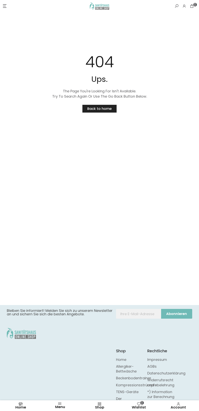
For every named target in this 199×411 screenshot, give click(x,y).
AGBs (152, 366)
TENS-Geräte (127, 391)
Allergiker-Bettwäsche (126, 369)
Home (121, 359)
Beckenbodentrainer (133, 378)
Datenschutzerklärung (166, 373)
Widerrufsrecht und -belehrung (160, 382)
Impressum (157, 359)
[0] (192, 6)
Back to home (99, 108)
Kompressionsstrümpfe (136, 385)
